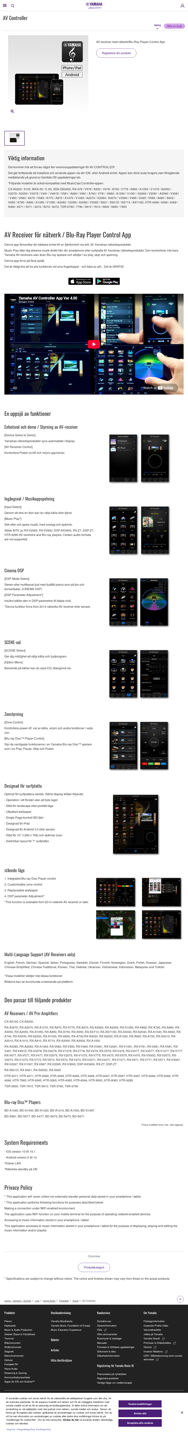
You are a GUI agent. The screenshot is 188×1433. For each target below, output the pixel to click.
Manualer (102, 1343)
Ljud (37, 1300)
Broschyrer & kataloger (109, 1338)
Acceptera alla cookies (140, 1423)
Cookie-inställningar (140, 1404)
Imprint (11, 1429)
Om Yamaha (150, 1313)
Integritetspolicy (26, 1429)
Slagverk (9, 1351)
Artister (55, 1350)
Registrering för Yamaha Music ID (115, 1365)
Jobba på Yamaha (153, 1334)
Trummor (9, 1338)
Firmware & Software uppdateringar (115, 1347)
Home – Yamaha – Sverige (17, 1300)
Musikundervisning (61, 1313)
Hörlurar (8, 1360)
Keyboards (10, 1325)
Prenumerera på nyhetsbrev (111, 1374)
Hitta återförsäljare (61, 1360)
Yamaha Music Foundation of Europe (70, 1325)
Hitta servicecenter (107, 1334)
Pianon (8, 1321)
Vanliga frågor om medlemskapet (114, 1382)
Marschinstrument (14, 1355)
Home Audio (49, 1300)
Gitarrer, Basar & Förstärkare (19, 1334)
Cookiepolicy (43, 1429)
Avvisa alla (140, 1413)
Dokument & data (106, 1351)
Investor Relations (153, 1351)
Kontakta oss (104, 1321)
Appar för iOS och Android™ (19, 1381)
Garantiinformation (107, 1325)
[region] (94, 1413)
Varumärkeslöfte (152, 1329)
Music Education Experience (66, 1329)
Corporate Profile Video (156, 1325)
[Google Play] (107, 281)
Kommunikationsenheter (17, 1377)
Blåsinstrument (12, 1343)
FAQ (99, 1329)
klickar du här (71, 1419)
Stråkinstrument (12, 1347)
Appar (76, 1300)
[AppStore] (80, 281)
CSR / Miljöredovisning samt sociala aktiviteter (163, 1357)
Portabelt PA (11, 1364)
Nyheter (55, 1340)
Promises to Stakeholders (157, 1343)
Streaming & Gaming (15, 1373)
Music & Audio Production (18, 1329)
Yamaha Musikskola (61, 1321)
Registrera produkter (108, 1378)
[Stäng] (182, 1412)
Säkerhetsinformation (108, 1355)
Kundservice (103, 1313)
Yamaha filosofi (152, 1338)
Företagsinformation (154, 1321)
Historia (148, 1347)
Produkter (64, 1300)
